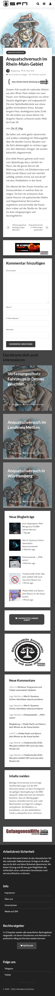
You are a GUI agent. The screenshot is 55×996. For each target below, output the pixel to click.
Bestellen (28, 945)
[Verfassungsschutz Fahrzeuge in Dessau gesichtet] (27, 387)
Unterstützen (11, 905)
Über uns (9, 899)
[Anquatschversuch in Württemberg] (27, 484)
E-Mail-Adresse (12, 318)
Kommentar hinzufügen (18, 74)
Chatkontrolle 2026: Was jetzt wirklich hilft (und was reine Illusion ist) (26, 745)
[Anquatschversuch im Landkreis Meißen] (27, 436)
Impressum (10, 892)
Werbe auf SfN (11, 911)
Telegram (9, 968)
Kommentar (11, 271)
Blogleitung (15, 71)
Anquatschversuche (16, 53)
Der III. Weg (17, 128)
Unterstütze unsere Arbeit (28, 619)
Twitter (8, 974)
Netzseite (9, 329)
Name (9, 307)
